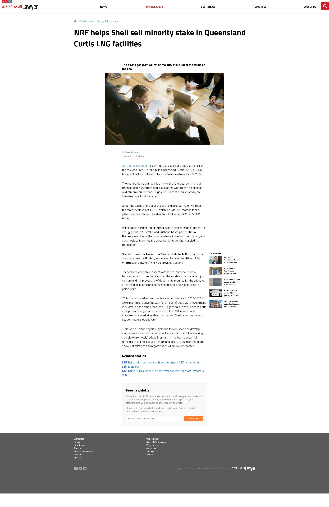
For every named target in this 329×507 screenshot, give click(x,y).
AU (4, 1)
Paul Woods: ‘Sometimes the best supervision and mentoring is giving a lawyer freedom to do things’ (232, 260)
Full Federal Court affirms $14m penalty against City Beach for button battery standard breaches (231, 293)
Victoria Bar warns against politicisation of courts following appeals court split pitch (232, 304)
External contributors (83, 451)
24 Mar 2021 (128, 156)
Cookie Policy (152, 439)
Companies (79, 439)
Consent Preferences (156, 442)
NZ (9, 1)
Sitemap (150, 451)
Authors (77, 448)
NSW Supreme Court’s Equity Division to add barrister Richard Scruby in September (230, 271)
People (77, 442)
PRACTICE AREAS (154, 7)
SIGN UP (193, 418)
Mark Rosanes (132, 152)
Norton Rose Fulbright (135, 165)
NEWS (103, 7)
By (131, 152)
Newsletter (79, 445)
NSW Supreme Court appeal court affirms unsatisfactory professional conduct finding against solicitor (232, 282)
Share (141, 156)
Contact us (151, 448)
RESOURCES (259, 7)
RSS (148, 454)
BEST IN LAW (208, 7)
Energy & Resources (107, 21)
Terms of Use (152, 445)
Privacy (77, 458)
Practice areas (86, 21)
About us (78, 454)
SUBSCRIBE (310, 7)
